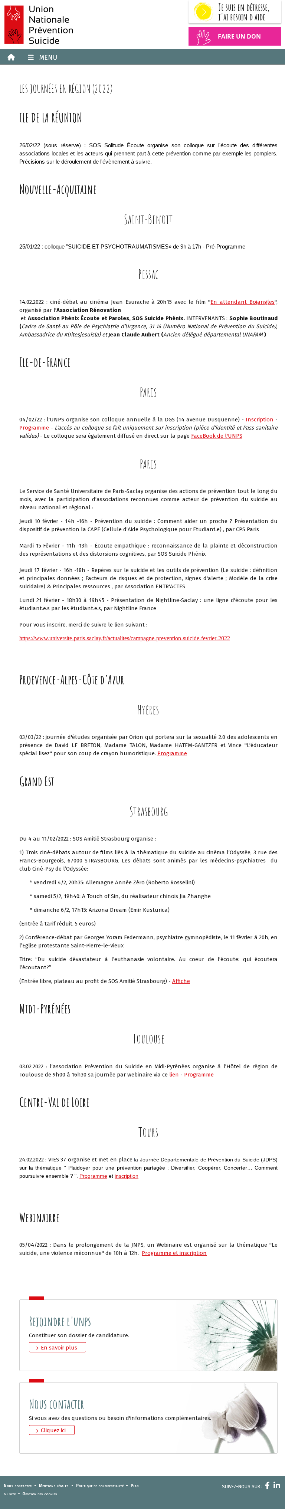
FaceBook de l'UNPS (216, 436)
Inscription (259, 419)
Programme (34, 427)
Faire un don (239, 36)
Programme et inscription (174, 1253)
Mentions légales (54, 1485)
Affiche (181, 981)
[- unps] (9, 57)
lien (174, 1074)
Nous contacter (18, 1485)
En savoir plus (59, 1347)
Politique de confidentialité (100, 1485)
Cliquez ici (53, 1430)
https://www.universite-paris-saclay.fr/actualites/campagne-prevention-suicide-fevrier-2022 (124, 638)
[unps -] (71, 24)
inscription (126, 1176)
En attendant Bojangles (242, 302)
